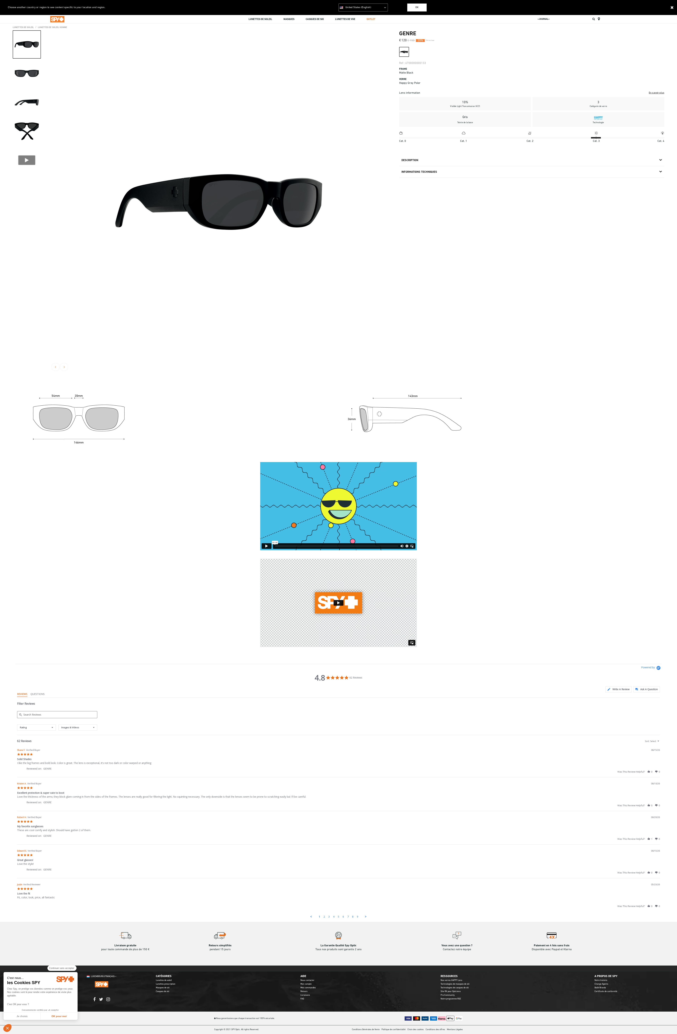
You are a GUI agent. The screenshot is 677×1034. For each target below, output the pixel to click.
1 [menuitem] (319, 916)
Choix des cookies (415, 1030)
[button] (7, 1028)
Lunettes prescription (165, 984)
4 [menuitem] (333, 916)
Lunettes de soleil (164, 980)
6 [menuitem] (343, 916)
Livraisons (305, 995)
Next (64, 366)
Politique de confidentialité (393, 1030)
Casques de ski (162, 991)
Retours (303, 991)
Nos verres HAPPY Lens (451, 980)
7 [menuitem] (348, 916)
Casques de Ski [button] (315, 19)
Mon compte (306, 984)
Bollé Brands (600, 988)
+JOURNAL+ (544, 19)
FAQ (302, 999)
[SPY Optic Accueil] (57, 19)
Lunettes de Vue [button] (345, 19)
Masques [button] (288, 19)
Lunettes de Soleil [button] (260, 19)
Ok (417, 7)
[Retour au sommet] (668, 1025)
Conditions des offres (435, 1030)
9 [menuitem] (357, 916)
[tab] (618, 689)
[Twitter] (101, 1001)
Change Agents (601, 984)
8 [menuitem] (352, 916)
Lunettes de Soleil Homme (52, 27)
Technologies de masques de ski (455, 984)
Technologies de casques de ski (455, 988)
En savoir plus (656, 93)
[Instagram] (108, 1001)
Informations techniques (419, 172)
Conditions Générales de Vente (366, 1030)
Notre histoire (600, 980)
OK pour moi (59, 1016)
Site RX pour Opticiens (451, 991)
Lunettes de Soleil (23, 27)
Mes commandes (308, 988)
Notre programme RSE (451, 999)
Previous (55, 366)
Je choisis (22, 1016)
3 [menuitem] (329, 916)
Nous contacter (307, 980)
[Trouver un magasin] (598, 19)
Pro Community (448, 995)
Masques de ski (163, 988)
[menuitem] (260, 20)
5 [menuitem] (338, 916)
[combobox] (36, 727)
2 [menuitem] (324, 916)
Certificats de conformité (605, 991)
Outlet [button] (371, 19)
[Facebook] (94, 1001)
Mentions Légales (455, 1030)
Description (409, 160)
